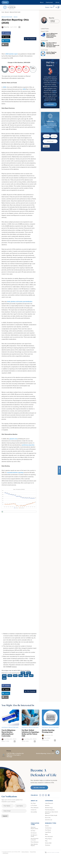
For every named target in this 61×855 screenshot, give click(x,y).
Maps (46, 834)
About (42, 2)
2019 (24, 89)
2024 (28, 673)
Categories (49, 801)
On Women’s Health (34, 835)
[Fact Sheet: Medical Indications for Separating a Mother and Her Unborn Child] (30, 717)
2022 (9, 675)
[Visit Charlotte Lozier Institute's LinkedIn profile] (46, 795)
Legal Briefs (48, 832)
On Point (33, 831)
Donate (5, 2)
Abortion (15, 17)
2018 (25, 675)
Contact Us (33, 810)
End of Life (47, 817)
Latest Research (49, 803)
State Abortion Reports (34, 844)
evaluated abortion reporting (15, 472)
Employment (49, 2)
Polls (46, 841)
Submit (46, 146)
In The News (34, 805)
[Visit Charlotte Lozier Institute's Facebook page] (43, 795)
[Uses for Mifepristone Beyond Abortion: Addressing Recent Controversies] (10, 717)
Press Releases (34, 807)
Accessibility (34, 812)
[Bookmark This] (19, 27)
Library (57, 2)
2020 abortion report (11, 54)
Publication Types (35, 823)
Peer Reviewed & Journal (34, 839)
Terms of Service (25, 852)
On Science (34, 833)
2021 (15, 675)
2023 (4, 675)
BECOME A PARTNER (39, 787)
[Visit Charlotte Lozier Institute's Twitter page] (40, 795)
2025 (23, 673)
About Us (34, 801)
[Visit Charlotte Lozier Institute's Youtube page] (49, 795)
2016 (4, 678)
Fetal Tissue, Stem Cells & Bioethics (51, 812)
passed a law (13, 439)
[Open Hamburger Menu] (58, 7)
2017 (31, 675)
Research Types (50, 823)
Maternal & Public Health (15, 12)
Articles (47, 826)
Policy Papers (48, 839)
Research (7, 12)
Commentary (48, 828)
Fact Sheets (48, 830)
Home (3, 12)
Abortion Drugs (49, 807)
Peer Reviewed (49, 836)
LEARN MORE (50, 104)
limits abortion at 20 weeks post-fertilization (19, 301)
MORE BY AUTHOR (53, 21)
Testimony (47, 845)
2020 (4, 87)
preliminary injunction (28, 445)
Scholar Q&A (48, 843)
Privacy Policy (33, 852)
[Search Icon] (56, 7)
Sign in (49, 7)
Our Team (33, 803)
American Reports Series (34, 827)
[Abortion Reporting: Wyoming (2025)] (50, 717)
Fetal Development (49, 810)
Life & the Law (48, 820)
